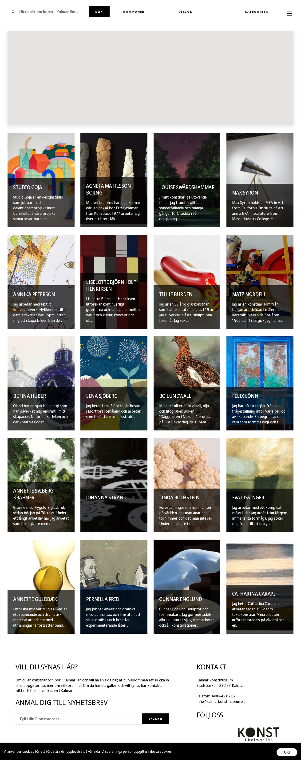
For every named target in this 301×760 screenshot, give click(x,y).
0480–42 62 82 (223, 696)
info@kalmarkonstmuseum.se (221, 701)
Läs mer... (180, 751)
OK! (287, 752)
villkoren (68, 685)
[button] (150, 75)
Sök (99, 11)
